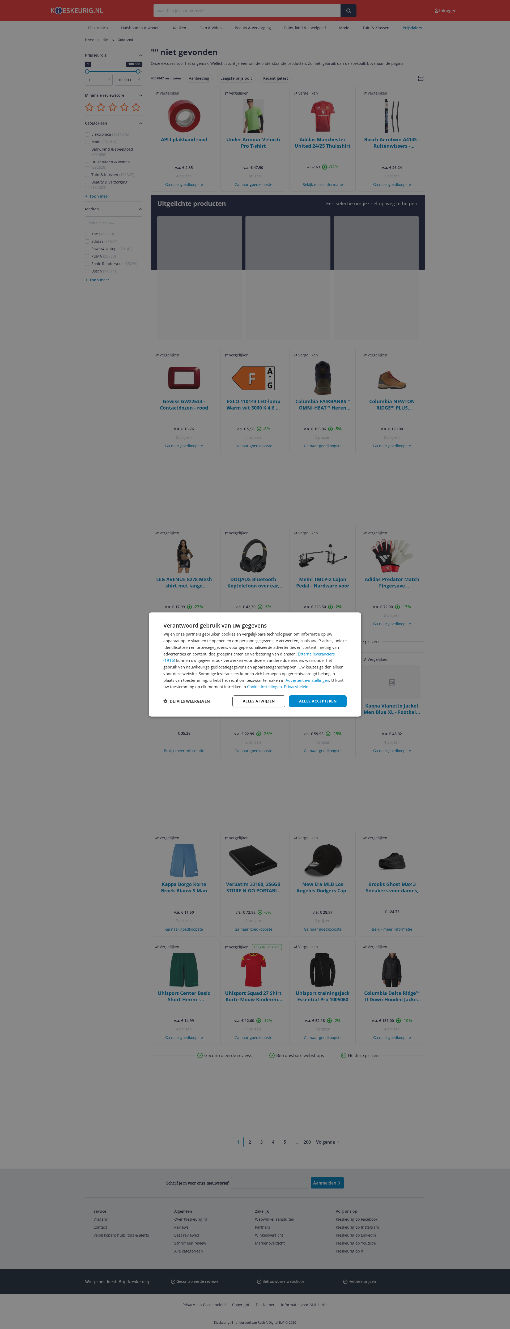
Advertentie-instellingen (307, 680)
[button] (186, 701)
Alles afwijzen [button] (259, 701)
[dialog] (255, 664)
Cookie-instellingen (264, 686)
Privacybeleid (296, 686)
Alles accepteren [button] (318, 701)
